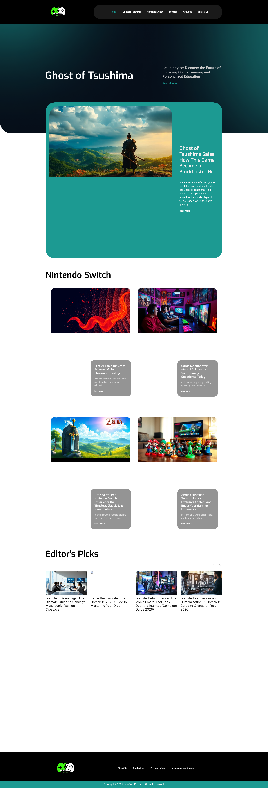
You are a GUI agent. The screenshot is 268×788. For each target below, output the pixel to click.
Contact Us (203, 11)
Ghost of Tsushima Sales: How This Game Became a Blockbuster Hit (197, 160)
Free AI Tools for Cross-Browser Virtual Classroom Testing (110, 369)
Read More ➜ (169, 83)
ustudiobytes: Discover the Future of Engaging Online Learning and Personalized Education (191, 72)
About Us (187, 11)
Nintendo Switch (155, 11)
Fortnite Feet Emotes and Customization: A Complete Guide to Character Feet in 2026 (201, 603)
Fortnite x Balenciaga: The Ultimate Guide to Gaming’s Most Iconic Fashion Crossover (65, 603)
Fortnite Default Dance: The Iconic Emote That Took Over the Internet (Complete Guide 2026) (156, 603)
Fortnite (173, 11)
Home (114, 11)
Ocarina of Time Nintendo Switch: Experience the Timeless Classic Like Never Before (108, 502)
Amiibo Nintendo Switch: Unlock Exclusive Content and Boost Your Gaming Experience (196, 502)
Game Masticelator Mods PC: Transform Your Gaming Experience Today (195, 371)
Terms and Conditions (182, 768)
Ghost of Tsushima (132, 11)
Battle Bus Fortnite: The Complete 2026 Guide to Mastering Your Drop (109, 602)
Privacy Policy (157, 768)
